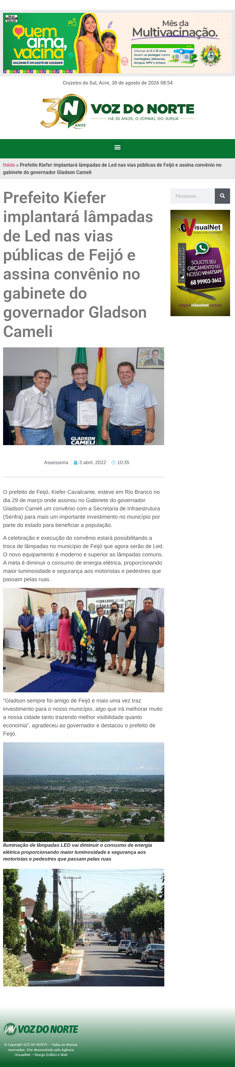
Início (9, 165)
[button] (118, 147)
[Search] (222, 196)
